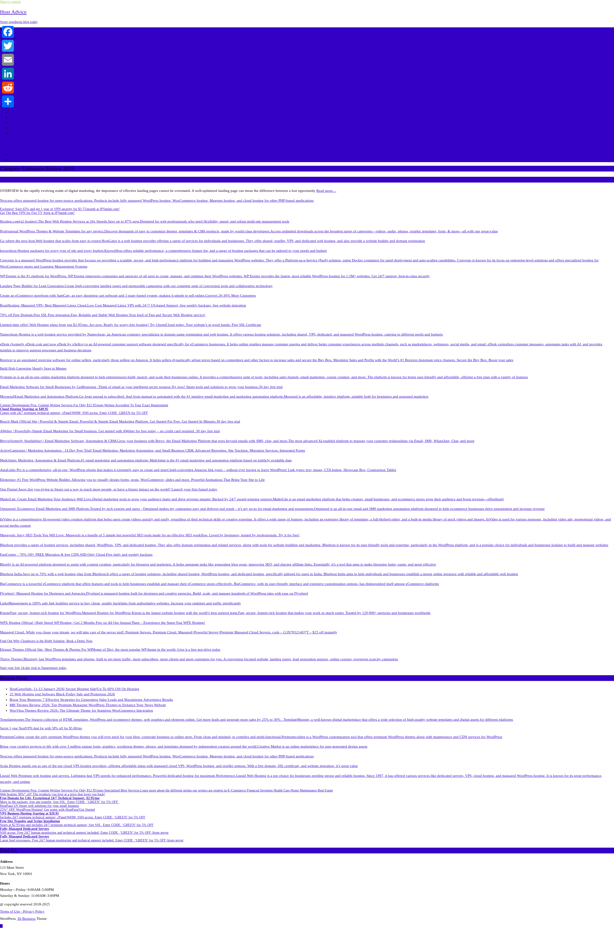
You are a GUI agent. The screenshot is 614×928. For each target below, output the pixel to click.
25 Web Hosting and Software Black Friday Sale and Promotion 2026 (62, 694)
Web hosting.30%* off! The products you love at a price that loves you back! (52, 794)
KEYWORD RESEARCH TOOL (39, 122)
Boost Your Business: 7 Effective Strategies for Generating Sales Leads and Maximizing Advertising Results (91, 700)
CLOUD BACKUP (26, 92)
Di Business (26, 919)
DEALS (17, 117)
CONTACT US (23, 159)
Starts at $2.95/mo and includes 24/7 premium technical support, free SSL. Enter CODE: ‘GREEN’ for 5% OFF (77, 823)
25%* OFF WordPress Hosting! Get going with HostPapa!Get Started (47, 809)
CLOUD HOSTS (24, 57)
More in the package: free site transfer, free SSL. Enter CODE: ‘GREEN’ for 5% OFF (59, 800)
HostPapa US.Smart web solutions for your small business (39, 806)
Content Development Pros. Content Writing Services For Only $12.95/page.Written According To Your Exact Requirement (84, 405)
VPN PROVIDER (25, 132)
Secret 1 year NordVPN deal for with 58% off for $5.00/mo (41, 728)
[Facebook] (8, 32)
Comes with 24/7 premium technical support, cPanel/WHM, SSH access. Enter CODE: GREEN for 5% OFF (74, 411)
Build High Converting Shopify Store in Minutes (33, 368)
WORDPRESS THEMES (32, 77)
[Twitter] (8, 46)
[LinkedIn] (8, 74)
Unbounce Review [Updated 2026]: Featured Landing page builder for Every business (91, 180)
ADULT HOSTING (27, 62)
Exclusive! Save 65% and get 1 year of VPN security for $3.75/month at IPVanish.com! (60, 209)
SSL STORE (21, 107)
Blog (14, 154)
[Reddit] (8, 88)
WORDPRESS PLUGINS (32, 112)
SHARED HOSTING (28, 37)
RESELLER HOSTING (30, 127)
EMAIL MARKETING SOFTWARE (42, 82)
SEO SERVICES (24, 87)
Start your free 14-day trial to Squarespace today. (33, 668)
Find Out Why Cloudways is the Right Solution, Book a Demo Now (46, 641)
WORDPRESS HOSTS (30, 42)
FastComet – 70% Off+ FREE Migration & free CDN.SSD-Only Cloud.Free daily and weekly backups (76, 554)
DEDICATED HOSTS (29, 52)
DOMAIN (18, 102)
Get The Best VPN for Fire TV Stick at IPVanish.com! (37, 213)
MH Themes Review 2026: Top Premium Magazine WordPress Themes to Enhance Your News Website (88, 705)
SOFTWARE (21, 97)
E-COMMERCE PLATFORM (36, 72)
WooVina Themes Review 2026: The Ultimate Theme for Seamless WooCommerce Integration (81, 710)
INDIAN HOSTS (25, 67)
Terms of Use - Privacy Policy (22, 911)
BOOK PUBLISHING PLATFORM (50, 149)
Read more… (326, 191)
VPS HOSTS (21, 47)
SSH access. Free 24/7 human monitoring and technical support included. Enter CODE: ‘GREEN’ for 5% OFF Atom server (84, 830)
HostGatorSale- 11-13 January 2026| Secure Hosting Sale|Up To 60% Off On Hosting (74, 689)
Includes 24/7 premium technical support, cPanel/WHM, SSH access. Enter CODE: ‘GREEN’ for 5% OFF (72, 815)
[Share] (8, 101)
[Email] (8, 60)
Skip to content (10, 2)
